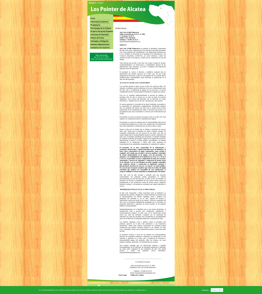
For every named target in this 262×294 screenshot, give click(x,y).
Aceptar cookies (217, 290)
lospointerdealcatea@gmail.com (130, 41)
